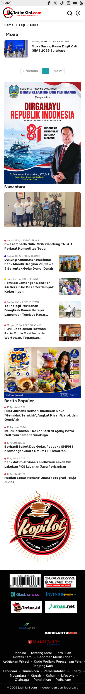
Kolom (51, 676)
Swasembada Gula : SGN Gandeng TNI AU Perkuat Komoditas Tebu (38, 246)
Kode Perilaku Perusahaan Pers (58, 661)
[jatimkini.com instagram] (68, 3)
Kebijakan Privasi (16, 661)
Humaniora (30, 671)
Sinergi (76, 671)
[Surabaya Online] (60, 582)
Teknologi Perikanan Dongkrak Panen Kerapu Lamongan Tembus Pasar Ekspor (24, 312)
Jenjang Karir (43, 666)
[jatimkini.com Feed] (81, 3)
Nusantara (18, 676)
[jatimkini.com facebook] (48, 3)
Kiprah (36, 676)
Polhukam (63, 680)
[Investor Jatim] (61, 594)
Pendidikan (42, 680)
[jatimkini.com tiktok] (61, 3)
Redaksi (20, 653)
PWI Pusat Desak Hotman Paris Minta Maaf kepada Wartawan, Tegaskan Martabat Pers (25, 335)
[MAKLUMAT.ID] (44, 642)
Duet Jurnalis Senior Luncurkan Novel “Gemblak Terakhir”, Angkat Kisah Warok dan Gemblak (41, 415)
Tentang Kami (41, 653)
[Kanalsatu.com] (61, 633)
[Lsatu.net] (26, 625)
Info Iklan (63, 653)
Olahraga (22, 680)
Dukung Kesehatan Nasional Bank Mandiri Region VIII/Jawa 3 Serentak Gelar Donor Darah (29, 264)
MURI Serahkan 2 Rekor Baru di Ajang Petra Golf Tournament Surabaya (39, 433)
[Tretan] (26, 607)
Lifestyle (68, 676)
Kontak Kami (22, 657)
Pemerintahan (55, 671)
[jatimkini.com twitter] (55, 3)
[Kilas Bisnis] (26, 594)
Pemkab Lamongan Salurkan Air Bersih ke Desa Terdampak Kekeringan (29, 287)
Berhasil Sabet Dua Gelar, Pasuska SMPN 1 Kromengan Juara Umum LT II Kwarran (38, 449)
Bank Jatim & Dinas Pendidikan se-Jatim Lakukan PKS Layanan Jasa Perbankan (37, 464)
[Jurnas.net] (61, 607)
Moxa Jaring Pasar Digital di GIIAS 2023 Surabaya (54, 48)
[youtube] (74, 3)
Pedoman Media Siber (54, 657)
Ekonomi (10, 671)
